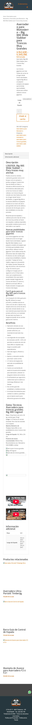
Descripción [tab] (9, 154)
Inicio (4, 16)
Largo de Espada (19, 102)
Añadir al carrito (22, 117)
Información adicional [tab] (12, 157)
